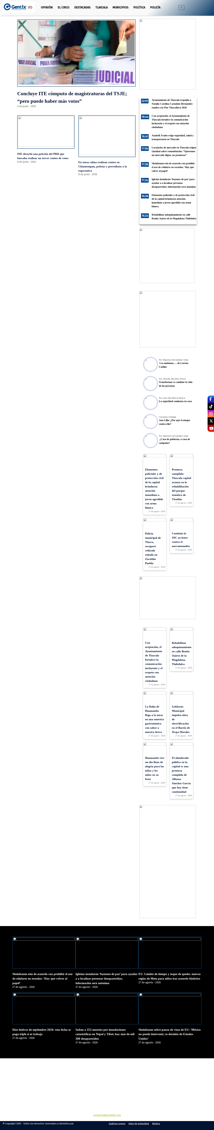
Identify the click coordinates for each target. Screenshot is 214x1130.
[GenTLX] (107, 1076)
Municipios (120, 7)
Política (139, 7)
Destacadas (82, 7)
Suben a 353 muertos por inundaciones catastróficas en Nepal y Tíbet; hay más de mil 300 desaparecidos (105, 1034)
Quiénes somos (117, 1123)
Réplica (156, 1123)
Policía (155, 7)
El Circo (63, 7)
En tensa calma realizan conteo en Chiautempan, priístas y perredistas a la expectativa (102, 166)
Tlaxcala (101, 7)
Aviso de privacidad (138, 1123)
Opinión (47, 7)
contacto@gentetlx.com (107, 1115)
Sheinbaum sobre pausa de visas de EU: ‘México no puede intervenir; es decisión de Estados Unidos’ (169, 1034)
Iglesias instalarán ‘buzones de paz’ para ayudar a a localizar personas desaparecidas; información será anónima (107, 978)
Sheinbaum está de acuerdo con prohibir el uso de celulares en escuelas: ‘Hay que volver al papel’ (42, 978)
